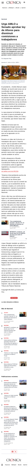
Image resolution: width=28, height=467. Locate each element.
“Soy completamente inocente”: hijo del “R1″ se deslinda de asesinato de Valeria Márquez (17, 223)
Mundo (19, 465)
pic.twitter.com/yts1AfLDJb (9, 171)
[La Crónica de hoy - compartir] (26, 228)
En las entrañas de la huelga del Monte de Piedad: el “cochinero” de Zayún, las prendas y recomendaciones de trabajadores (10, 437)
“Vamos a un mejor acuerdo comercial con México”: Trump (11, 354)
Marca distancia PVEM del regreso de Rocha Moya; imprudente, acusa (10, 365)
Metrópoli (13, 465)
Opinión (24, 8)
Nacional (7, 465)
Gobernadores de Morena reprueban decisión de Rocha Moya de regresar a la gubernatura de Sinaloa (10, 342)
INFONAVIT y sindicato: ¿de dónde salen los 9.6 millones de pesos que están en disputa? (17, 234)
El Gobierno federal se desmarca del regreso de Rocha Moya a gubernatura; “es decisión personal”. (11, 409)
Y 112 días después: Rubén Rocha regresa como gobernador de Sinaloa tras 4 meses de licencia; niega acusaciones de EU (11, 422)
